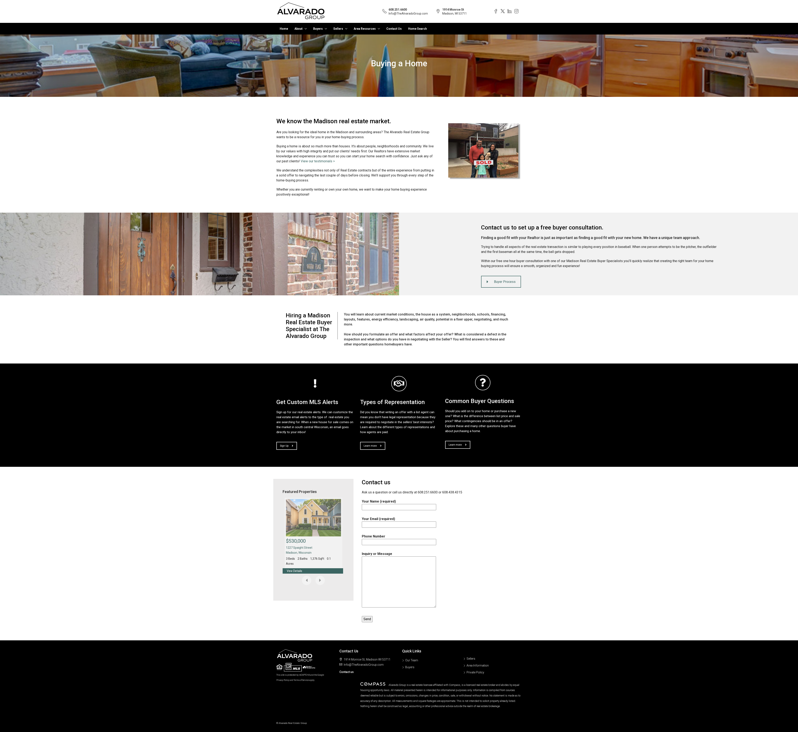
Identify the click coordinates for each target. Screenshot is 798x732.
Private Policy (475, 672)
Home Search (417, 28)
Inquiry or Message (377, 554)
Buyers (318, 28)
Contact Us (394, 28)
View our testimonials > (318, 161)
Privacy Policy (282, 680)
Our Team (411, 660)
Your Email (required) (378, 519)
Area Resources (365, 28)
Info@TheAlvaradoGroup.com (408, 13)
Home (284, 28)
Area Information (478, 665)
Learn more (370, 445)
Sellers (338, 28)
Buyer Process (505, 282)
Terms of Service (301, 680)
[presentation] (306, 580)
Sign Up (284, 445)
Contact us (346, 672)
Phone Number (373, 536)
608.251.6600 (398, 9)
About (298, 28)
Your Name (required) (379, 501)
